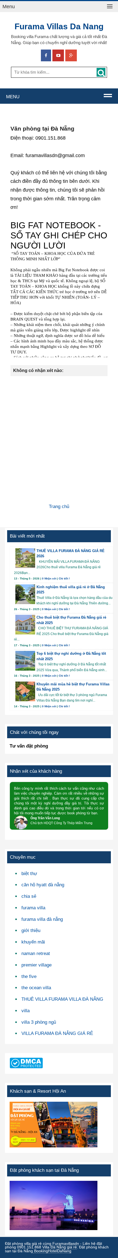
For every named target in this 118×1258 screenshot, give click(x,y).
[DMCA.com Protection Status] (26, 1066)
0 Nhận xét (49, 578)
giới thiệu (30, 930)
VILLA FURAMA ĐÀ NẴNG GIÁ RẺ (57, 1033)
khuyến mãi (33, 942)
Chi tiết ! (64, 578)
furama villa (33, 907)
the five (28, 976)
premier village (36, 965)
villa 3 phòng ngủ (38, 1022)
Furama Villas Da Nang (59, 26)
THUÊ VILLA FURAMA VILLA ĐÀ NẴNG (62, 999)
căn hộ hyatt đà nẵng (42, 884)
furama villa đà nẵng (42, 919)
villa (25, 1010)
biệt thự (29, 873)
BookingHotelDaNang (52, 1251)
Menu (8, 6)
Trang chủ (59, 506)
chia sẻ (28, 896)
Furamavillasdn (65, 1244)
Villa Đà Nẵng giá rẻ (59, 1247)
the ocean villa (36, 987)
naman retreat (35, 953)
